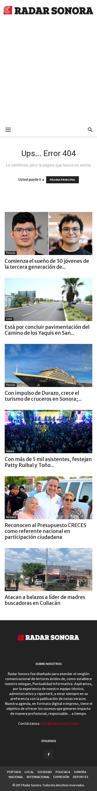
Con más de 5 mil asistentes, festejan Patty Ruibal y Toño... (48, 462)
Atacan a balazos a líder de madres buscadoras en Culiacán (45, 600)
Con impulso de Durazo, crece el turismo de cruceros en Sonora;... (43, 396)
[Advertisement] (48, 72)
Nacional (11, 517)
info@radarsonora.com (60, 723)
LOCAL (29, 772)
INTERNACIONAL (38, 777)
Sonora (10, 451)
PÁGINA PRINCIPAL (62, 179)
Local (9, 319)
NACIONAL (16, 777)
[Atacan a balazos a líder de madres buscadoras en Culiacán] (48, 569)
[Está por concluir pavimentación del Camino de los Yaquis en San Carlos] (48, 299)
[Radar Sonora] (48, 11)
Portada (10, 253)
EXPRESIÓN (61, 777)
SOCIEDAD (44, 772)
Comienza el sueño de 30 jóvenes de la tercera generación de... (47, 264)
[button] (90, 129)
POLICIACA (63, 772)
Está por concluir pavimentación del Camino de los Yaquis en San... (47, 330)
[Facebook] (48, 754)
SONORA (80, 772)
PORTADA (14, 772)
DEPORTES (80, 777)
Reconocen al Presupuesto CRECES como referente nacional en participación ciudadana (45, 531)
